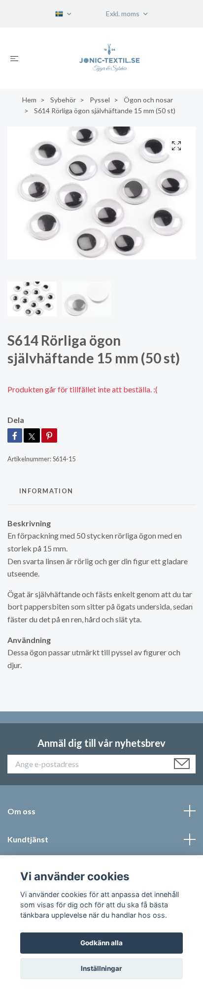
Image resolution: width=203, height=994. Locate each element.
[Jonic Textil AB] (109, 58)
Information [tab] (46, 491)
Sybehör (63, 100)
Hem (29, 100)
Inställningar (101, 968)
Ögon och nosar (148, 100)
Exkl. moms (123, 13)
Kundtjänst (27, 839)
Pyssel (100, 100)
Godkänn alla (101, 943)
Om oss (21, 811)
